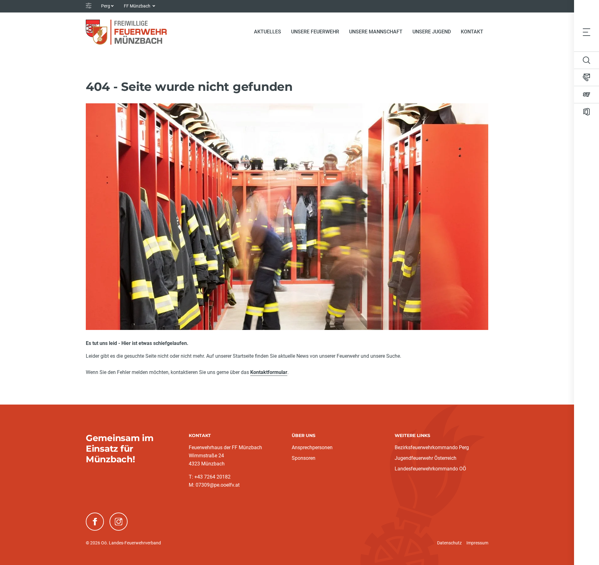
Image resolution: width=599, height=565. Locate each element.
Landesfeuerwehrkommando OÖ (430, 469)
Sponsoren (303, 458)
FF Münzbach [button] (137, 5)
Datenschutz (449, 542)
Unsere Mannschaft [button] (375, 32)
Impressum (477, 542)
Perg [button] (105, 5)
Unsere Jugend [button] (431, 32)
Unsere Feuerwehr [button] (315, 32)
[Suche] (586, 60)
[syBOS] (586, 94)
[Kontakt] (586, 77)
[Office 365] (586, 111)
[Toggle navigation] (586, 31)
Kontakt (472, 32)
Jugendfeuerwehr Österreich (425, 458)
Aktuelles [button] (267, 32)
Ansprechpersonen (312, 447)
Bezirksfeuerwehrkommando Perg (432, 447)
